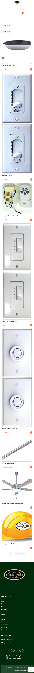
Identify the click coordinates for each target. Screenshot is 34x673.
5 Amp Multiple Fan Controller (10, 321)
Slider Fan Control (7, 175)
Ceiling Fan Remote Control (10, 216)
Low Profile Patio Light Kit (9, 65)
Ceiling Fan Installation (8, 544)
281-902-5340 (15, 658)
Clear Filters (6, 31)
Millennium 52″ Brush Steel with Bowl (12, 503)
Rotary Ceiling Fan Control (9, 428)
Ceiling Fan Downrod (8, 463)
